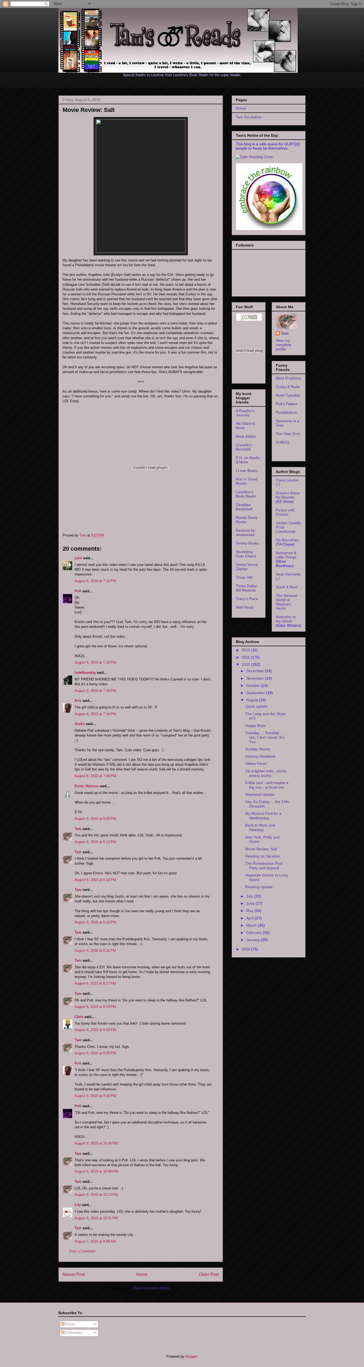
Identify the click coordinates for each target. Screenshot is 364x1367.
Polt (78, 591)
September (256, 693)
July (250, 896)
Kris (78, 701)
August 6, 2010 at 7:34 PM (95, 714)
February (254, 932)
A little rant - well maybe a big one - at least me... (266, 785)
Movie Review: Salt (261, 849)
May (250, 910)
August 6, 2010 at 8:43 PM (95, 1030)
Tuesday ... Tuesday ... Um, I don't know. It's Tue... (264, 737)
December (255, 671)
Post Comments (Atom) (151, 1288)
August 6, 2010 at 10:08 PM (96, 1171)
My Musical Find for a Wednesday (263, 815)
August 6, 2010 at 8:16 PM (95, 922)
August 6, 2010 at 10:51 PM (96, 1218)
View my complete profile (283, 344)
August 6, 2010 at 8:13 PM (95, 842)
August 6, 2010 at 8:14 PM (95, 880)
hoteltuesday (85, 673)
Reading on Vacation (262, 856)
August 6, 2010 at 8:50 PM (95, 1053)
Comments (73, 1333)
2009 (246, 949)
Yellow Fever (256, 763)
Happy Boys (255, 725)
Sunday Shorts (257, 749)
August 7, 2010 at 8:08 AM (95, 1241)
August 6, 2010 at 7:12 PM (95, 581)
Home (142, 1274)
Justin (80, 724)
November (255, 678)
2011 (246, 657)
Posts (69, 1324)
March (252, 925)
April (250, 918)
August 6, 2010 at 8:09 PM (95, 819)
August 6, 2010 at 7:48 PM (95, 776)
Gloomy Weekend (260, 756)
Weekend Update (259, 794)
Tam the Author (248, 117)
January (253, 940)
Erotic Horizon (87, 786)
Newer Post (74, 1274)
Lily (78, 1205)
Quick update (256, 706)
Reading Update (259, 887)
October (253, 685)
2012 (246, 650)
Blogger (191, 1356)
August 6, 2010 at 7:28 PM (95, 662)
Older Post (209, 1274)
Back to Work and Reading (260, 827)
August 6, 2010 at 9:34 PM (95, 1096)
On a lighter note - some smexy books (265, 773)
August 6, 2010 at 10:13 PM (96, 1195)
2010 (246, 664)
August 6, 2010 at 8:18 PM (95, 1007)
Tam (83, 535)
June (251, 903)
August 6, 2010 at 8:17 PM (95, 983)
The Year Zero (288, 434)
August (252, 700)
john (78, 558)
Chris (79, 1017)
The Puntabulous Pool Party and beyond (263, 865)
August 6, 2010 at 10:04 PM (96, 1143)
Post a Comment (82, 1251)
